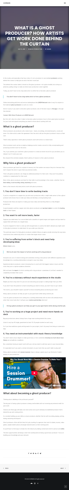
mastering (28, 183)
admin (49, 49)
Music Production (36, 49)
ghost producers (16, 105)
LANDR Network (42, 103)
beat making (6, 183)
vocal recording (15, 183)
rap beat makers (47, 208)
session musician (25, 352)
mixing (22, 183)
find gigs (54, 109)
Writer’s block (7, 246)
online (62, 429)
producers (54, 78)
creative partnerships (35, 300)
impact (16, 270)
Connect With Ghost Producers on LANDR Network (18, 115)
